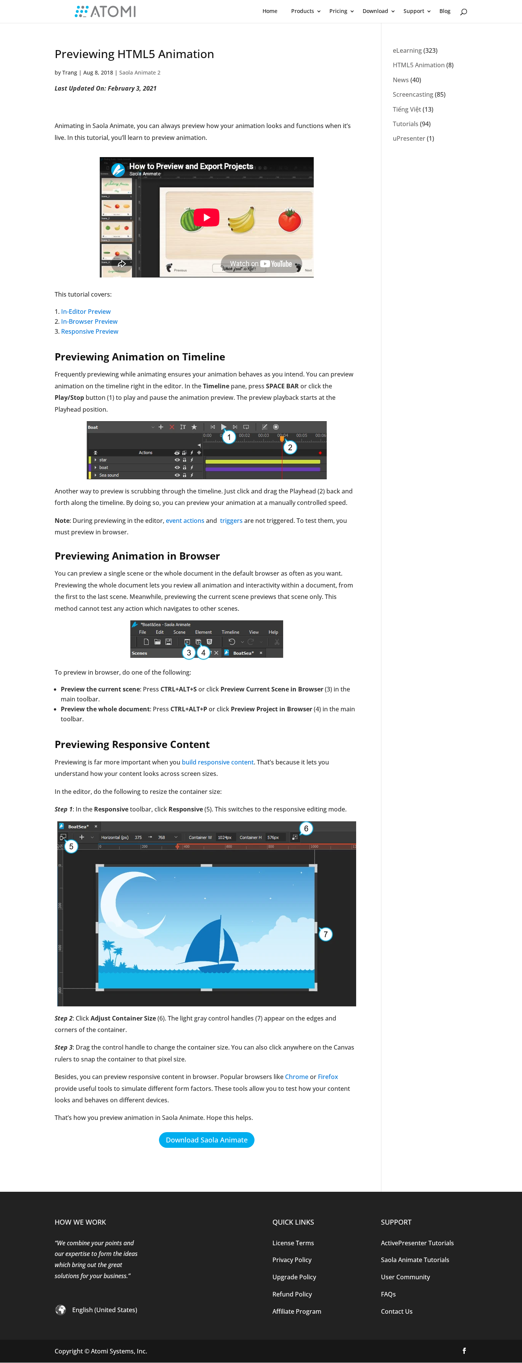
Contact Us (397, 1311)
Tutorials (405, 124)
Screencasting (413, 94)
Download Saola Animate (207, 1139)
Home (270, 11)
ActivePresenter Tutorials (417, 1243)
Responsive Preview (89, 331)
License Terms (293, 1243)
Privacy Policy (291, 1260)
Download (375, 11)
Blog (445, 11)
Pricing (338, 11)
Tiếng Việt (407, 109)
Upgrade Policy (294, 1277)
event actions (185, 520)
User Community (405, 1277)
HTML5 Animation (419, 65)
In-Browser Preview (89, 321)
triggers (231, 520)
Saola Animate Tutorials (415, 1260)
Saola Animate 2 (139, 72)
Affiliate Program (296, 1311)
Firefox (328, 1077)
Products (302, 11)
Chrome (296, 1077)
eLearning (407, 50)
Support (414, 11)
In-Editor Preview (86, 311)
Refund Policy (292, 1294)
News (401, 80)
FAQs (388, 1294)
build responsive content (218, 762)
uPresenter (409, 138)
